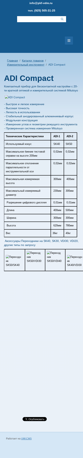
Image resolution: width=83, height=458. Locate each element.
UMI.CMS (26, 438)
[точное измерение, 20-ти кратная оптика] (26, 328)
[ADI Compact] (18, 98)
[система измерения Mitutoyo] (26, 373)
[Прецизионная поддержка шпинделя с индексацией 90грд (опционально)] (26, 291)
